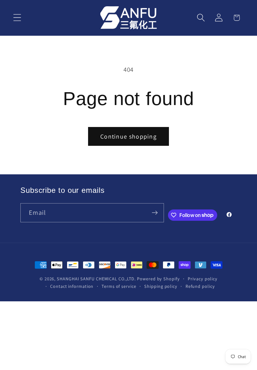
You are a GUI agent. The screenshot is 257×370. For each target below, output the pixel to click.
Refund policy (200, 286)
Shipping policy (160, 286)
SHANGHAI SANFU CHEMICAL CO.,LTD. (96, 279)
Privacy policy (203, 279)
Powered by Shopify (158, 279)
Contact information (71, 286)
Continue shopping (128, 136)
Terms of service (119, 286)
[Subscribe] (155, 212)
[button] (17, 18)
